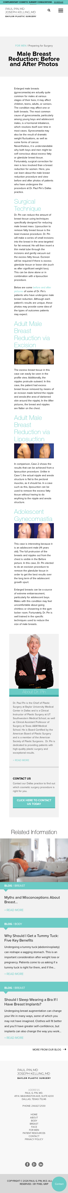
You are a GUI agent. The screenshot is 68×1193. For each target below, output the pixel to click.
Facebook (27, 1164)
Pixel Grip (42, 1184)
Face (34, 1126)
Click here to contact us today (34, 802)
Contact (34, 1136)
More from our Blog (47, 1049)
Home (34, 1114)
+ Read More (21, 760)
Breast (34, 1123)
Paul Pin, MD (22, 12)
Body (34, 1120)
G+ (34, 1164)
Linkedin (40, 1164)
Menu (60, 10)
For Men (34, 1130)
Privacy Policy (34, 1139)
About (34, 1117)
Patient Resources (34, 1133)
